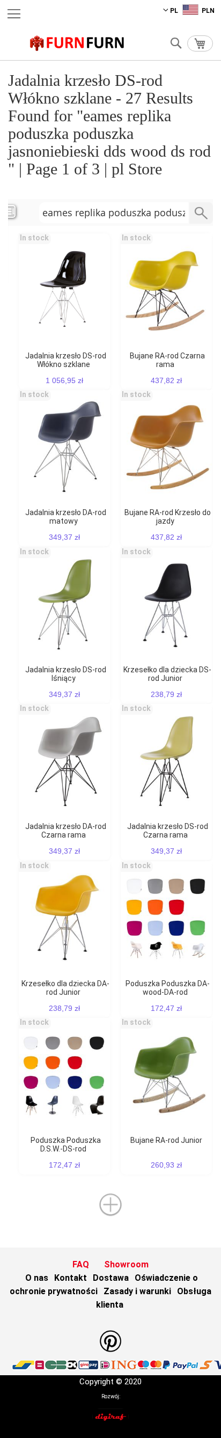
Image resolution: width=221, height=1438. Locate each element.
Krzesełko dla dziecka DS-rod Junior (167, 674)
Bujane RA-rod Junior (166, 1140)
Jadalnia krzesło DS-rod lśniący (65, 674)
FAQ (80, 1264)
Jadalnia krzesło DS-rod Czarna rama (167, 830)
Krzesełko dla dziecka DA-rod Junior (65, 987)
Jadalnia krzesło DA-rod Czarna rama (65, 830)
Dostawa (111, 1278)
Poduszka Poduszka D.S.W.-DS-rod (66, 1144)
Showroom (126, 1264)
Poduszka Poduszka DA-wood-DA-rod (168, 987)
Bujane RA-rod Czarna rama (167, 360)
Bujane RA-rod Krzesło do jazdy (167, 516)
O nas (36, 1278)
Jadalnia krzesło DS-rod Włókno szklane (65, 360)
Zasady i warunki (137, 1291)
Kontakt (70, 1278)
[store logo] (77, 43)
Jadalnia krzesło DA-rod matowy (65, 516)
